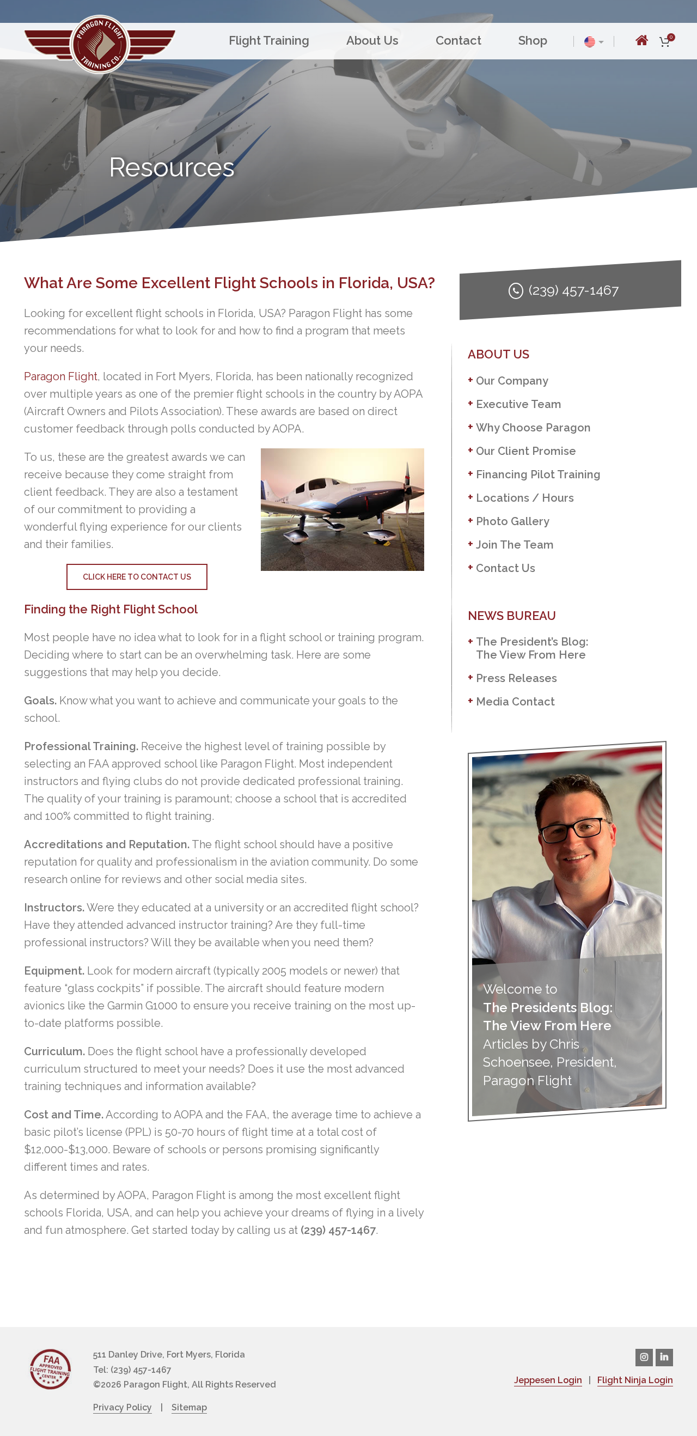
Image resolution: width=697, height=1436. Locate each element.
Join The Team (515, 544)
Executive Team (518, 404)
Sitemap (189, 1407)
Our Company (512, 380)
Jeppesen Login (548, 1380)
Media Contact (515, 701)
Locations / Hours (525, 497)
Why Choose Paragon (533, 427)
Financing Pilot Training (538, 474)
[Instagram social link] (644, 1357)
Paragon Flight (60, 376)
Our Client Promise (526, 451)
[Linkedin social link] (664, 1357)
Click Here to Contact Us (137, 577)
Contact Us (505, 568)
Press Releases (516, 678)
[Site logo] (99, 43)
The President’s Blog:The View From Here (532, 648)
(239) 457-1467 (574, 290)
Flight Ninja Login (635, 1380)
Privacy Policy (122, 1407)
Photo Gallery (512, 521)
